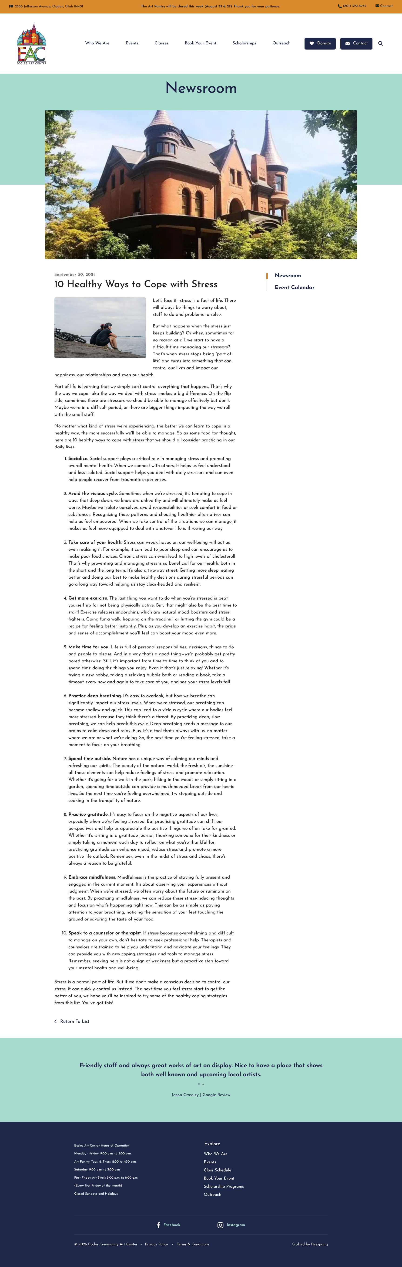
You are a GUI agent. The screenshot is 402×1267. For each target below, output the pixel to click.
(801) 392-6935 (354, 6)
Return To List (74, 1021)
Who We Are (97, 43)
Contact (386, 6)
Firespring (319, 1244)
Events (132, 43)
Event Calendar (295, 287)
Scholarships (244, 43)
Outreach (282, 43)
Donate (324, 43)
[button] (380, 43)
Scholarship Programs (224, 1187)
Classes (161, 43)
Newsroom (288, 276)
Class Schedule (217, 1170)
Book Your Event (200, 43)
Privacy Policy (156, 1244)
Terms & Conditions (193, 1244)
